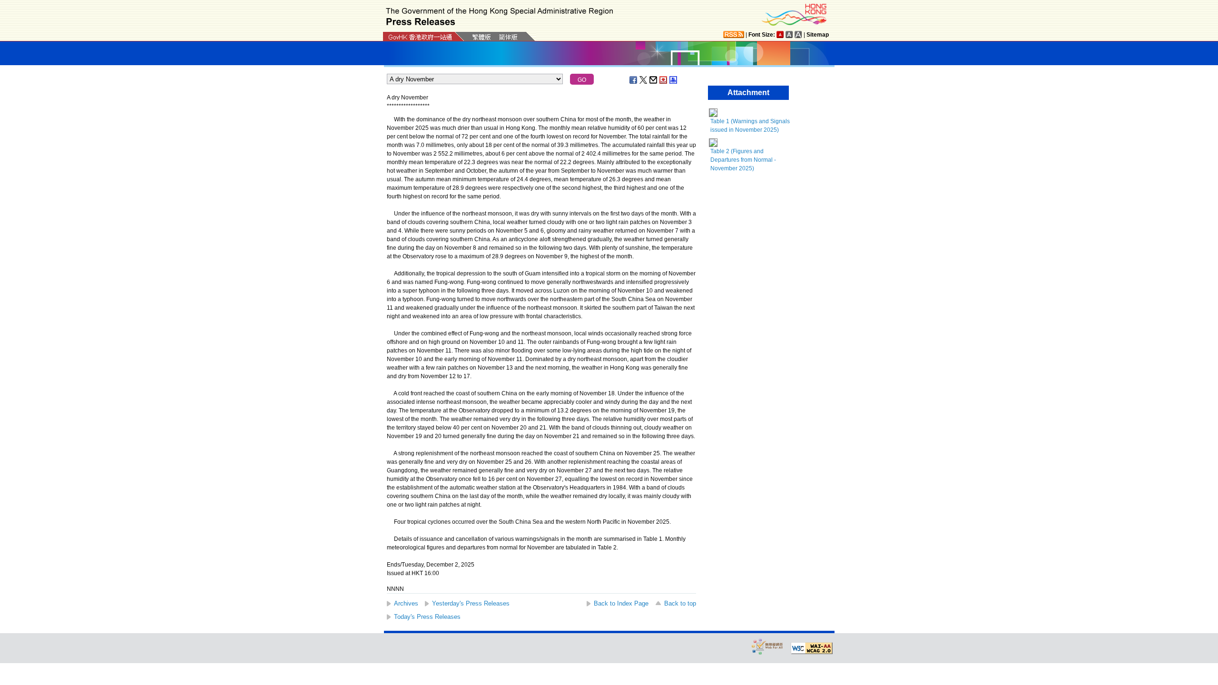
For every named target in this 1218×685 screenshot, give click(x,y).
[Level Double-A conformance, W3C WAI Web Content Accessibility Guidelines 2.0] (812, 648)
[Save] (663, 80)
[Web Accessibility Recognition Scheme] (767, 646)
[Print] (673, 80)
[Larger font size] (789, 34)
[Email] (653, 80)
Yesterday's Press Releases (471, 603)
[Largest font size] (798, 34)
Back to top (680, 603)
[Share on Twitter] (643, 80)
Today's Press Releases (427, 616)
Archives (406, 603)
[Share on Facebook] (633, 80)
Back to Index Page (621, 603)
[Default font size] (780, 34)
